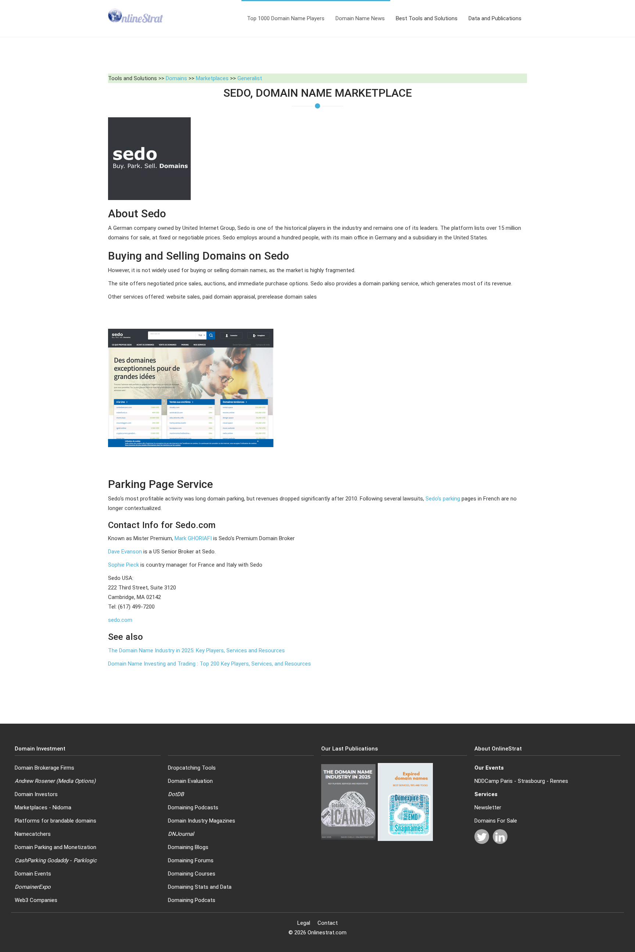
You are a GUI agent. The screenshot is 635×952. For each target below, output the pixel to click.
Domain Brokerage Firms (44, 767)
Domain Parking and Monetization (55, 847)
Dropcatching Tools (192, 767)
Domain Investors (36, 794)
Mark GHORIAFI (193, 538)
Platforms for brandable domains (55, 820)
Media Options (76, 781)
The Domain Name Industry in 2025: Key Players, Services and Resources (196, 650)
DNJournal (181, 834)
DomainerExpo (33, 887)
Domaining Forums (191, 860)
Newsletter (487, 807)
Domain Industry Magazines (201, 820)
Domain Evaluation (190, 781)
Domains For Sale (495, 820)
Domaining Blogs (188, 847)
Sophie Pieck (123, 564)
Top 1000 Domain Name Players (285, 18)
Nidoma (62, 807)
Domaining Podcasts (193, 807)
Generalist (249, 78)
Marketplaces (212, 78)
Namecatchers (33, 834)
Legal (303, 923)
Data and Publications (495, 18)
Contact (328, 923)
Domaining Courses (191, 873)
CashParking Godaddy (41, 860)
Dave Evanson (125, 551)
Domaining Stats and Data (200, 887)
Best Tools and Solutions (427, 18)
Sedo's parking (443, 498)
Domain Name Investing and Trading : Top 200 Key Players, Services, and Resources (209, 663)
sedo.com (120, 620)
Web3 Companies (36, 900)
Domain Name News (360, 18)
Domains (176, 78)
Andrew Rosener (35, 781)
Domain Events (33, 873)
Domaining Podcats (191, 900)
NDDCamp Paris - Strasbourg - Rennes (521, 781)
